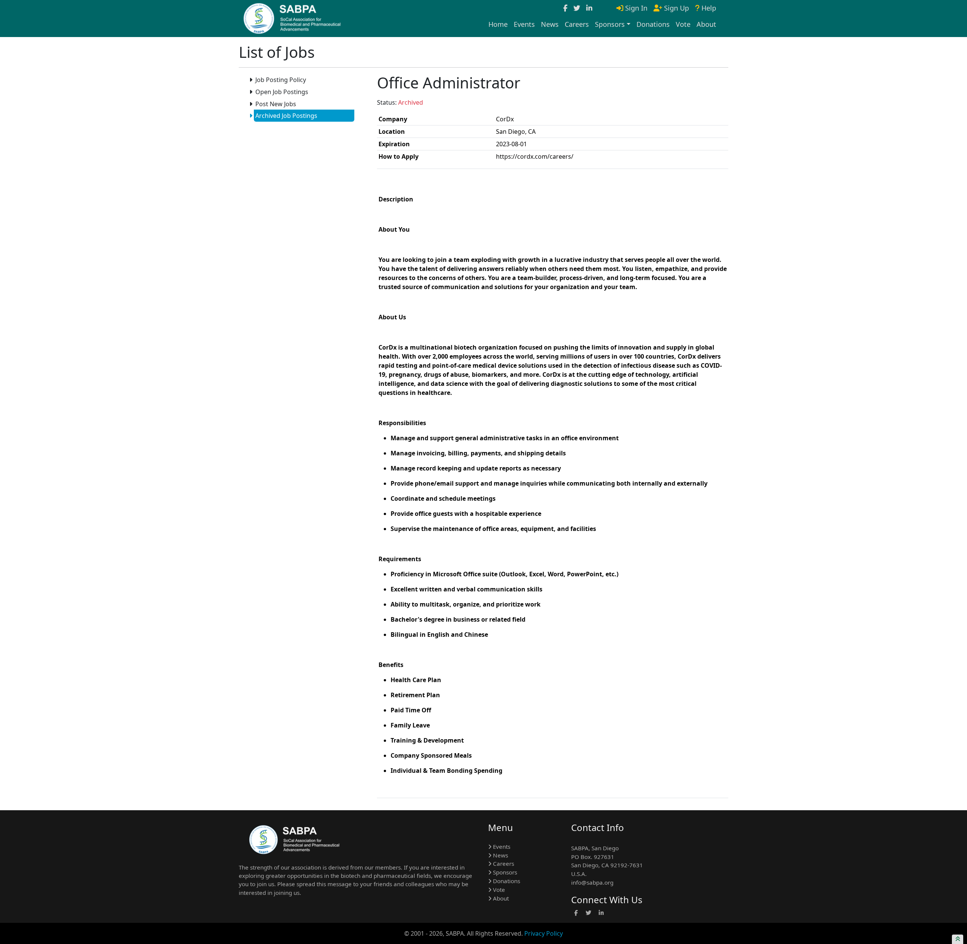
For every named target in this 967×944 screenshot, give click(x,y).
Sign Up (675, 7)
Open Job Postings (281, 92)
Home (498, 24)
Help (708, 7)
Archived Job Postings (286, 115)
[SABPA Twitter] (576, 8)
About (706, 24)
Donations (653, 24)
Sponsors (504, 872)
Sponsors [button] (610, 24)
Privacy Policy (543, 933)
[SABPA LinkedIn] (589, 8)
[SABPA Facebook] (565, 8)
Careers (577, 24)
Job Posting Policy (280, 80)
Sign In (635, 7)
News (550, 24)
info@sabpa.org (592, 882)
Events (524, 24)
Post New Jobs (275, 104)
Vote (683, 24)
